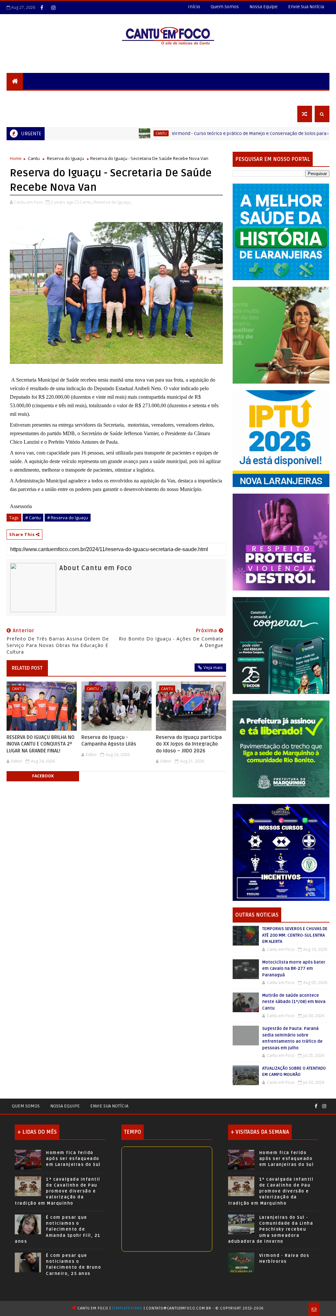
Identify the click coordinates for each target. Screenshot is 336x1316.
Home (16, 158)
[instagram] (53, 7)
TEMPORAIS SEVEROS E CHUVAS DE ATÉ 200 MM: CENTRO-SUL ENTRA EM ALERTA (294, 935)
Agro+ (236, 97)
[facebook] (42, 7)
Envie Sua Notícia (306, 7)
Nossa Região (115, 97)
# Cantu (33, 518)
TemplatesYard (127, 1308)
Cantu (115, 133)
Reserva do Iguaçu (65, 158)
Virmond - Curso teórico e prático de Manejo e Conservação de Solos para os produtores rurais (226, 133)
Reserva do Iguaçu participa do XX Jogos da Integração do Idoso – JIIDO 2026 (189, 744)
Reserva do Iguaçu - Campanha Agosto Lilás (108, 740)
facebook (43, 776)
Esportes (185, 97)
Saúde (212, 97)
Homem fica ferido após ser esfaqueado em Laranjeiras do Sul (73, 1158)
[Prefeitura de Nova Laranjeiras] (281, 438)
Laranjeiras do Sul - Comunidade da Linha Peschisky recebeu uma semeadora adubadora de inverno (270, 1229)
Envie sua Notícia (109, 1106)
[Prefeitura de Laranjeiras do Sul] (281, 231)
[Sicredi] (281, 335)
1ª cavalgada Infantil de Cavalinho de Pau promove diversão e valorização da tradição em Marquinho (57, 1191)
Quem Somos (225, 7)
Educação (152, 97)
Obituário (23, 114)
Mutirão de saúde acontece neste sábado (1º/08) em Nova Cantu (294, 1002)
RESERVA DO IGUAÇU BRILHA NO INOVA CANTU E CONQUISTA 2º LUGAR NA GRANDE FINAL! (40, 744)
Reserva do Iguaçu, (113, 202)
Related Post (27, 668)
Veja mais (213, 667)
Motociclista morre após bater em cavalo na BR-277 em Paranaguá (293, 969)
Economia (264, 97)
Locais (54, 97)
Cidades (81, 97)
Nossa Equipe (263, 7)
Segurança (24, 97)
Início (194, 7)
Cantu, (86, 202)
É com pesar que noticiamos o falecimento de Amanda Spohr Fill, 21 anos (58, 1229)
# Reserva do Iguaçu (67, 518)
